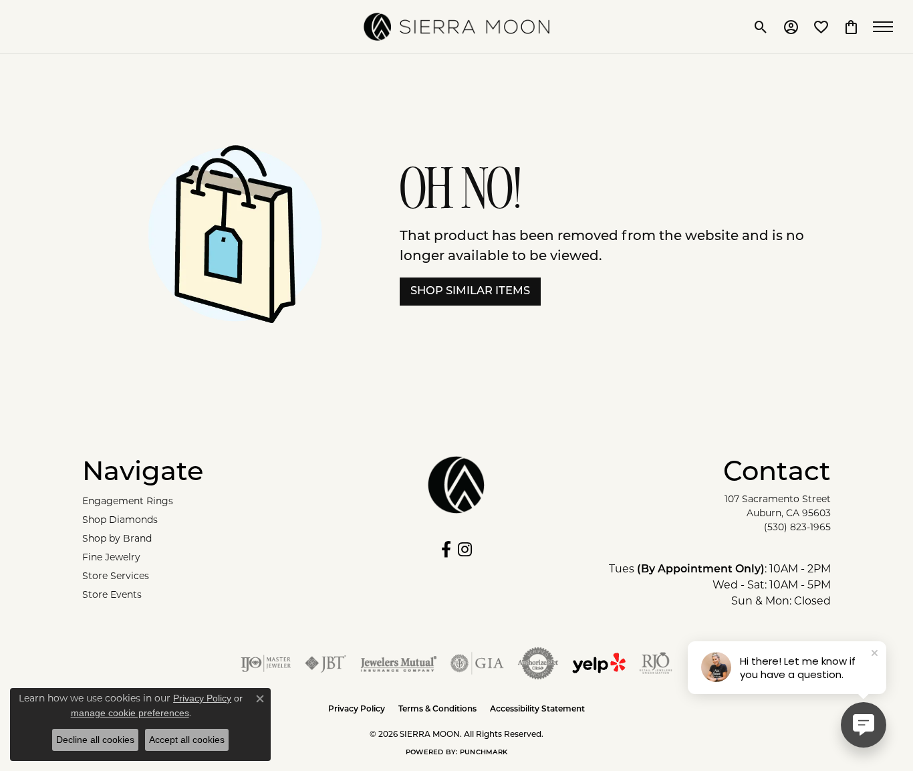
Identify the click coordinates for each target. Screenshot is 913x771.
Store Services (115, 577)
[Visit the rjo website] (655, 663)
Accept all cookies (187, 739)
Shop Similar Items (470, 291)
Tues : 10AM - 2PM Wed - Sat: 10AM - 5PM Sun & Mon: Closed (720, 585)
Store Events (112, 595)
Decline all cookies (95, 739)
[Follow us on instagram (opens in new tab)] (465, 550)
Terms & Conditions (437, 709)
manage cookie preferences (130, 712)
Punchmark (483, 752)
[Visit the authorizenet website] (538, 663)
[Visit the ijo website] (266, 663)
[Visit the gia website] (477, 663)
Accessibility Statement (537, 709)
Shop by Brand (117, 539)
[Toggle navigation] (886, 26)
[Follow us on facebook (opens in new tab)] (446, 550)
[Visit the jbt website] (325, 663)
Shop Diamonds (120, 521)
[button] (761, 26)
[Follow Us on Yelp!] (599, 663)
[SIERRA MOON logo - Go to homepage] (456, 26)
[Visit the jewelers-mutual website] (398, 663)
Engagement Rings (127, 502)
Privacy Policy (356, 709)
